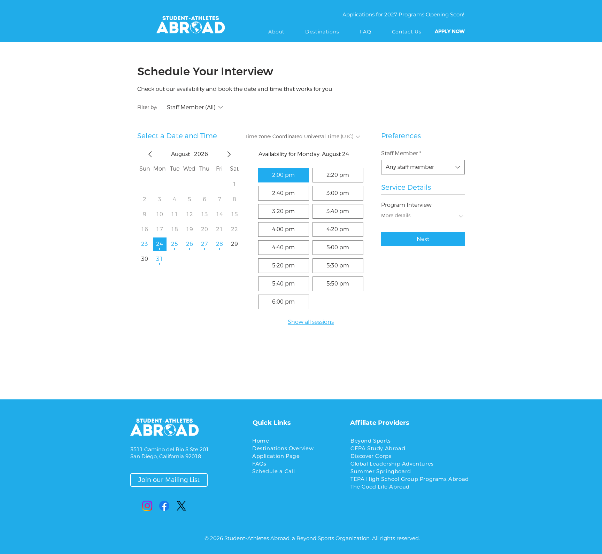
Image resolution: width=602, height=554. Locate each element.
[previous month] (150, 154)
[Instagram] (147, 506)
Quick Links (272, 423)
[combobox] (423, 167)
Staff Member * (401, 153)
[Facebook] (164, 506)
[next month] (229, 154)
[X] (181, 506)
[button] (276, 31)
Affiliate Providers (379, 423)
